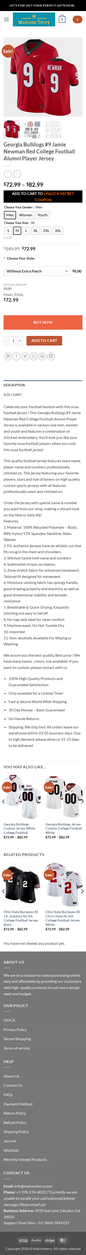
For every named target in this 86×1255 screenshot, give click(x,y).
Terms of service (17, 1048)
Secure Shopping (17, 1038)
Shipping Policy (16, 1131)
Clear (8, 237)
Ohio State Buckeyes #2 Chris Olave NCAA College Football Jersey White (62, 918)
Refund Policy (15, 1122)
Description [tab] (14, 385)
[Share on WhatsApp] (8, 356)
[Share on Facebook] (17, 356)
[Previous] (11, 77)
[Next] (74, 77)
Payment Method (18, 1104)
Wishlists (11, 1150)
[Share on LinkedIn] (51, 356)
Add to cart (44, 340)
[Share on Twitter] (25, 356)
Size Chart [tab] (13, 395)
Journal (10, 1141)
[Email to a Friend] (34, 356)
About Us (11, 1076)
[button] (6, 19)
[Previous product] (17, 174)
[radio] (10, 215)
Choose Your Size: (16, 223)
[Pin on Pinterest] (42, 356)
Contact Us (13, 1085)
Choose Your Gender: (18, 207)
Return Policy (15, 1113)
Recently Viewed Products (25, 1159)
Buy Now (43, 322)
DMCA (9, 1020)
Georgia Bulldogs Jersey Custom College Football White (63, 828)
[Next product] (7, 174)
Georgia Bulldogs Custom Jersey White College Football (19, 828)
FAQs (8, 1094)
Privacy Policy (15, 1029)
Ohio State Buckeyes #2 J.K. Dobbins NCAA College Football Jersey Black (21, 918)
